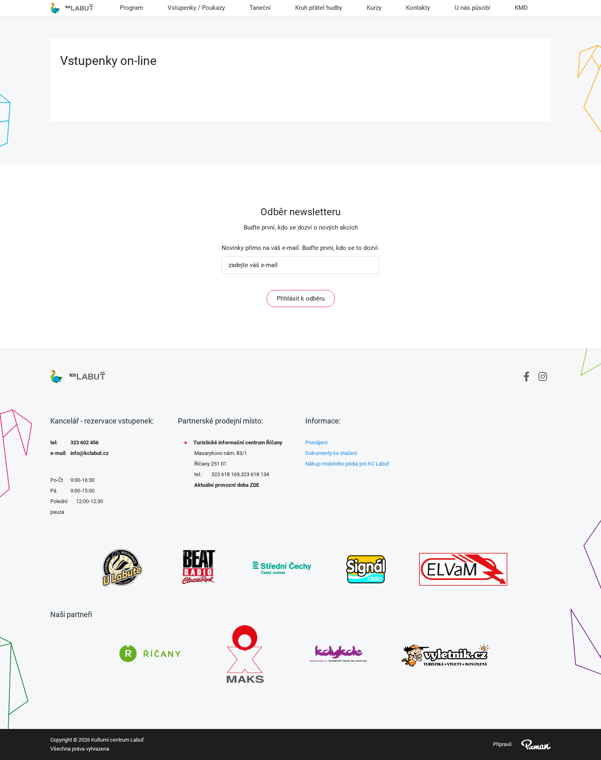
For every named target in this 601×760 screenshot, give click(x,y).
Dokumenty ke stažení (331, 453)
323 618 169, (226, 474)
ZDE (254, 485)
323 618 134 (255, 474)
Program (131, 7)
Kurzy (374, 7)
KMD (521, 7)
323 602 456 (84, 442)
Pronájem (316, 442)
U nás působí (472, 7)
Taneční (260, 7)
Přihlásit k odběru (301, 298)
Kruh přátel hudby (318, 7)
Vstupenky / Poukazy (196, 7)
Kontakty (418, 7)
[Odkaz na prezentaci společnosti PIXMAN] (531, 744)
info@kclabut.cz (89, 453)
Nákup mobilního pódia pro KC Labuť (347, 464)
